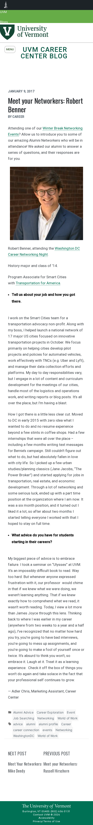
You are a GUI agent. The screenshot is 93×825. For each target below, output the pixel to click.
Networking (45, 718)
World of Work (68, 718)
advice (18, 724)
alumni (30, 724)
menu (10, 49)
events (47, 730)
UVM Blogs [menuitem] (6, 5)
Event (71, 712)
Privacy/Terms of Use (46, 821)
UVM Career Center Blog (44, 53)
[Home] (24, 38)
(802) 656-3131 (61, 811)
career (18, 116)
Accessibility (46, 817)
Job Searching (23, 718)
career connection (26, 730)
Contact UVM (41, 814)
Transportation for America (38, 283)
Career (66, 724)
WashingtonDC (23, 736)
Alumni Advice (23, 712)
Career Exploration (50, 712)
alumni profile (48, 724)
